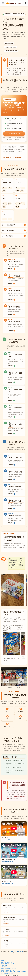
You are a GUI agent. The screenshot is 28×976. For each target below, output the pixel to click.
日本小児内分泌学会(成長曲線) (8, 973)
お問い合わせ (4, 967)
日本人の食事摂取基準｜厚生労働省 (9, 968)
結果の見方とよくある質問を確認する (13, 157)
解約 (4, 190)
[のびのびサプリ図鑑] (14, 3)
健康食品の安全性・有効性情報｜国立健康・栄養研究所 (13, 971)
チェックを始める (13, 133)
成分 (9, 187)
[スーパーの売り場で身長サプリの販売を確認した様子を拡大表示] (11, 643)
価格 (17, 190)
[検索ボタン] (25, 3)
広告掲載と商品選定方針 (6, 962)
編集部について (4, 960)
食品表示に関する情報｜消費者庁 (8, 970)
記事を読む (11, 269)
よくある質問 (4, 965)
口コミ (5, 187)
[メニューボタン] (2, 3)
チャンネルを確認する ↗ (7, 839)
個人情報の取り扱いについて (17, 951)
